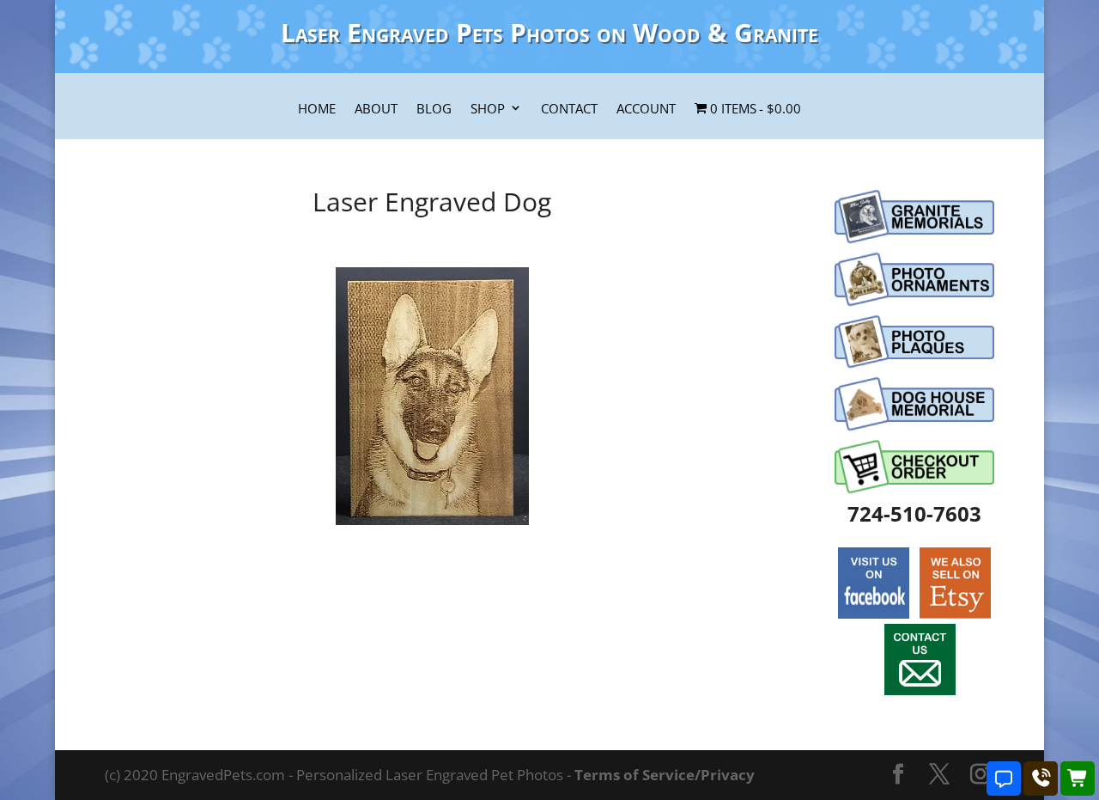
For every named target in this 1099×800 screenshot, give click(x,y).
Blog (434, 109)
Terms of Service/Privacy (664, 775)
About (376, 109)
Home (317, 109)
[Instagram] (980, 775)
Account (646, 109)
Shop (488, 109)
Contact (569, 109)
